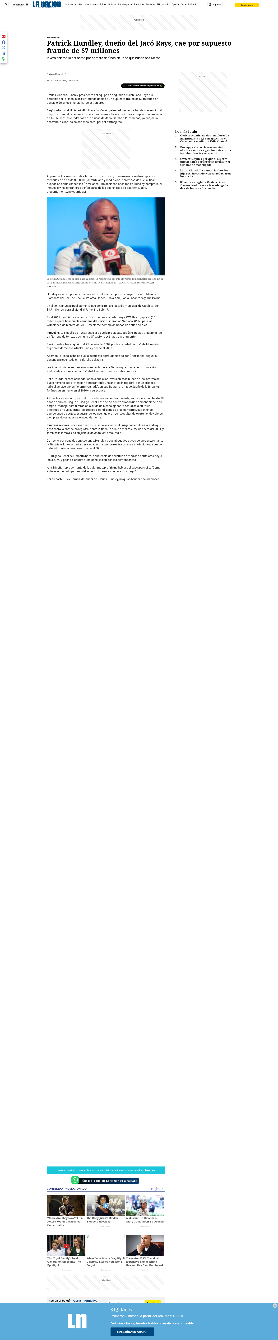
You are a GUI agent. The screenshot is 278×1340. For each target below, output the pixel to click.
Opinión (176, 4)
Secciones (19, 4)
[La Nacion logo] (46, 4)
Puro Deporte (125, 4)
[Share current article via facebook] (3, 42)
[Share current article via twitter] (3, 48)
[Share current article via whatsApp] (3, 59)
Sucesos (150, 4)
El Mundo (192, 4)
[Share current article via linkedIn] (3, 53)
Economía (139, 4)
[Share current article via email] (3, 37)
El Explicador (163, 4)
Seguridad (53, 37)
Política (112, 4)
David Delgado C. (58, 74)
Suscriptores (91, 4)
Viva (183, 4)
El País (103, 4)
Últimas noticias (73, 4)
